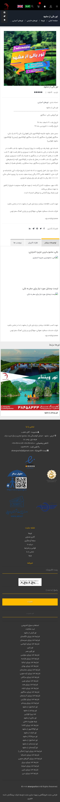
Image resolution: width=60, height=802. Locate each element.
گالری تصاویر (30, 537)
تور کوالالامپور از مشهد (30, 729)
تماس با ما (30, 551)
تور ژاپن (30, 647)
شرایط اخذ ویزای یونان (30, 666)
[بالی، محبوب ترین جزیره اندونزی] (30, 270)
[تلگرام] (4, 16)
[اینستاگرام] (4, 12)
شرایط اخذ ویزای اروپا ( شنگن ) (30, 751)
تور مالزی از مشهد (30, 717)
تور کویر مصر (30, 651)
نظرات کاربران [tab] (33, 242)
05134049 (25, 447)
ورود (30, 555)
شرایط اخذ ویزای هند (30, 684)
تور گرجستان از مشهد (30, 747)
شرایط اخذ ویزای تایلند (30, 688)
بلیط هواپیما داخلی (30, 721)
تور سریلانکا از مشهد (30, 736)
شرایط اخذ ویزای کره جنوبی (30, 673)
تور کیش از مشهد (30, 632)
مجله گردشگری (30, 540)
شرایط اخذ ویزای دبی (30, 773)
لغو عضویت (30, 613)
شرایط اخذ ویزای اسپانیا (30, 766)
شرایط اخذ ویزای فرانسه (30, 658)
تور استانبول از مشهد (30, 706)
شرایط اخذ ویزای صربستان (30, 640)
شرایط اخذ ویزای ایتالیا (30, 662)
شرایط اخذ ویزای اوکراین (30, 699)
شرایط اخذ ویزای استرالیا (30, 755)
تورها (30, 533)
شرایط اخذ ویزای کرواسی (30, 643)
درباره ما (30, 544)
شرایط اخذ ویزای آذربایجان (30, 695)
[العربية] (27, 6)
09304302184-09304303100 (23, 443)
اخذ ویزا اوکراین (30, 714)
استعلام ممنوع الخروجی (30, 625)
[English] (20, 6)
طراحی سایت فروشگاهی (47, 794)
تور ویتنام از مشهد (51, 412)
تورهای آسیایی (43, 102)
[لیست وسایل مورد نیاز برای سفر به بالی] (30, 307)
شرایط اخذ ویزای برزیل (30, 762)
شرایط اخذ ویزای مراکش (30, 677)
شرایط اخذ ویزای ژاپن (30, 769)
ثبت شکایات (30, 629)
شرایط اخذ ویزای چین (30, 680)
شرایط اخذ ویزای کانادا (30, 725)
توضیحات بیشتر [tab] (50, 242)
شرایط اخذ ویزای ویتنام (30, 703)
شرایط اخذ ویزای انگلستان (30, 636)
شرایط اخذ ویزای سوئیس (30, 655)
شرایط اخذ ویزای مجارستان (30, 669)
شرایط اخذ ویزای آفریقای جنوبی (30, 758)
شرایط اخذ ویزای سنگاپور (30, 692)
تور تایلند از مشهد (30, 732)
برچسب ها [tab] (18, 242)
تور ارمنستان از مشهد (30, 743)
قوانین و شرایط (30, 548)
